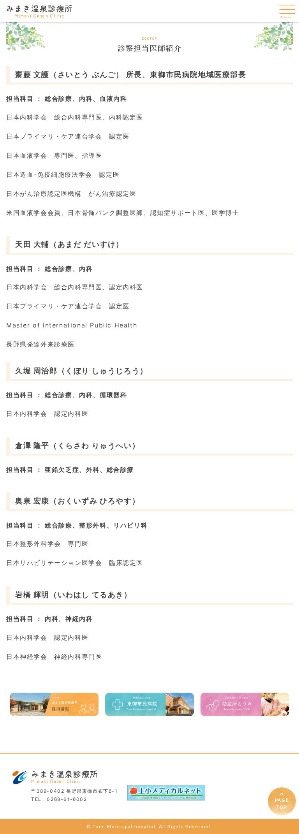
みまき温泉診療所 (39, 10)
